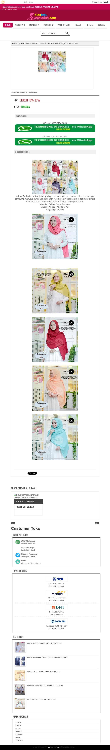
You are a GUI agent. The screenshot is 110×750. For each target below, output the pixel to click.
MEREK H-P (34, 25)
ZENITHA (19, 740)
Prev (13, 523)
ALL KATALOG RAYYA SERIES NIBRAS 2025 (43, 671)
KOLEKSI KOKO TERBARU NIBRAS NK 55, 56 (44, 643)
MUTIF (17, 728)
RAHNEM (18, 734)
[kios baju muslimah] (42, 16)
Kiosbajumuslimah (28, 550)
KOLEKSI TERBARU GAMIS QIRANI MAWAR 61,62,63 (47, 657)
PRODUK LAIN (64, 25)
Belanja (90, 25)
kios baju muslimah (55, 747)
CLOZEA (101, 25)
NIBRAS (18, 731)
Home (14, 43)
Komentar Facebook (25, 506)
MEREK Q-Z (48, 25)
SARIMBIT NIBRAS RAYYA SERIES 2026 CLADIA (45, 685)
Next (97, 523)
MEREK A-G (20, 25)
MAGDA (35, 43)
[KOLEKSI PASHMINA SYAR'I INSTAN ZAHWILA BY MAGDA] (28, 496)
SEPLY (17, 737)
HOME (7, 25)
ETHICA (18, 725)
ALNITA (18, 722)
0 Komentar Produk (25, 501)
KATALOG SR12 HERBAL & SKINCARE (41, 699)
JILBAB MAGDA (25, 43)
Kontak (78, 25)
